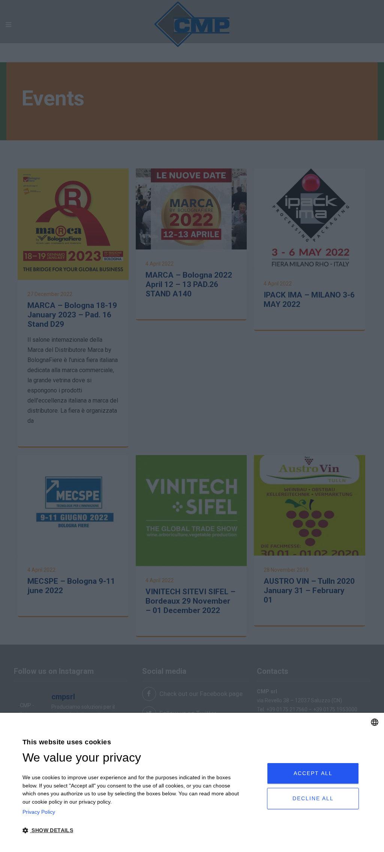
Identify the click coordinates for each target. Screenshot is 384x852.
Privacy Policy (38, 812)
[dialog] (192, 782)
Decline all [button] (313, 798)
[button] (132, 830)
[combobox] (374, 722)
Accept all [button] (313, 773)
